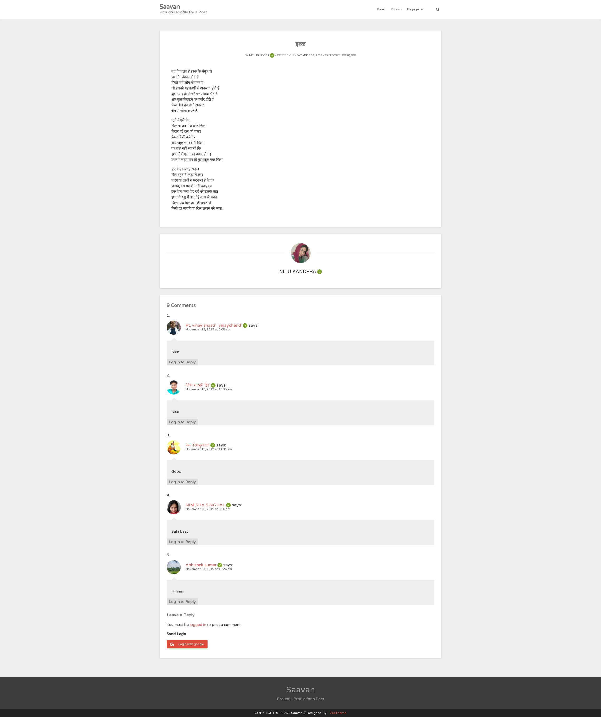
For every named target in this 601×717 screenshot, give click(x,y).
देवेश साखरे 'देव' (200, 385)
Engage (413, 9)
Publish (396, 9)
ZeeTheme (338, 713)
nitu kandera (261, 55)
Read (381, 9)
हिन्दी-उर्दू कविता (349, 55)
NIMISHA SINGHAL (208, 505)
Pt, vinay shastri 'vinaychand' (216, 325)
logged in (198, 624)
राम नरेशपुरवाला (200, 445)
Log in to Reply (182, 362)
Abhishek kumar (203, 564)
